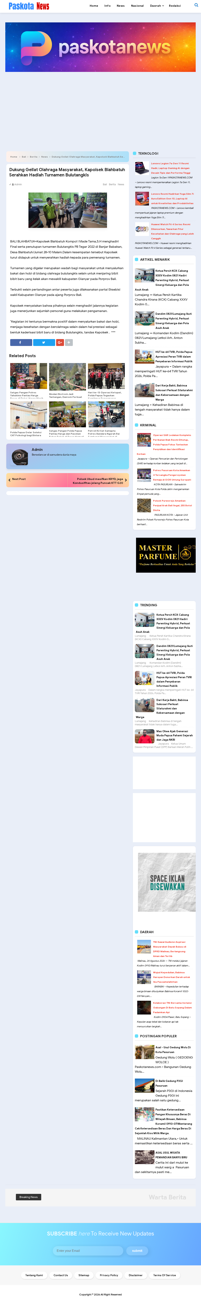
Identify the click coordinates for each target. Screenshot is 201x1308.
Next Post (19, 479)
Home (13, 156)
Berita (33, 156)
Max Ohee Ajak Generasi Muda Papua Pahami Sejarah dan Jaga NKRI (174, 736)
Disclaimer (136, 1275)
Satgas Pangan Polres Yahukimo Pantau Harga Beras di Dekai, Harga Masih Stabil (26, 397)
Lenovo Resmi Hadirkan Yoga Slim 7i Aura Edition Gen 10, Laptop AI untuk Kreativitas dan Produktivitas (172, 198)
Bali (24, 156)
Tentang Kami (34, 1275)
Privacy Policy (109, 1275)
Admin (37, 450)
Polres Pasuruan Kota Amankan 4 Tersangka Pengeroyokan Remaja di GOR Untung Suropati (172, 475)
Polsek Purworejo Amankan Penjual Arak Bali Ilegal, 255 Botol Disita (172, 505)
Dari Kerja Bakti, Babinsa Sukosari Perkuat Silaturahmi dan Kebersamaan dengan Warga (162, 708)
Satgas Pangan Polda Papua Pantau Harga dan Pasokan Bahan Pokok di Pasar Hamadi (66, 433)
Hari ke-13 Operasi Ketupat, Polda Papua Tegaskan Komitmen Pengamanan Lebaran (105, 397)
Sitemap (84, 1275)
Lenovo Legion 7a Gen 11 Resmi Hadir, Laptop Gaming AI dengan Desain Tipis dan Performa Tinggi (170, 168)
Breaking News (28, 1197)
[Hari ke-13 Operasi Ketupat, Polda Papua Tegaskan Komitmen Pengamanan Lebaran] (106, 376)
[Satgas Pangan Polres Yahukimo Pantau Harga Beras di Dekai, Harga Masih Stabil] (28, 376)
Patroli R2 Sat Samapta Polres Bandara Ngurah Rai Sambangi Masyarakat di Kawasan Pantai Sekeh (104, 435)
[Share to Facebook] (21, 342)
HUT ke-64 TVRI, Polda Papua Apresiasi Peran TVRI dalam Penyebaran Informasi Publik (173, 356)
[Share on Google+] (60, 342)
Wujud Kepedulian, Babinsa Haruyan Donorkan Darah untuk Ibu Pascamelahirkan (171, 977)
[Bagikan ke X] (44, 342)
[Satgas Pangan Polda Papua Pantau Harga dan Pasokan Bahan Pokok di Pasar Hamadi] (67, 414)
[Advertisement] (100, 105)
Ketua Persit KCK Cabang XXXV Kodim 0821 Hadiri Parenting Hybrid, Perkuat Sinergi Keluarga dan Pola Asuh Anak (162, 280)
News (44, 156)
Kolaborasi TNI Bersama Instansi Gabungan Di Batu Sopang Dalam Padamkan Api (172, 1007)
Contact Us (61, 1275)
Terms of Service (164, 1275)
